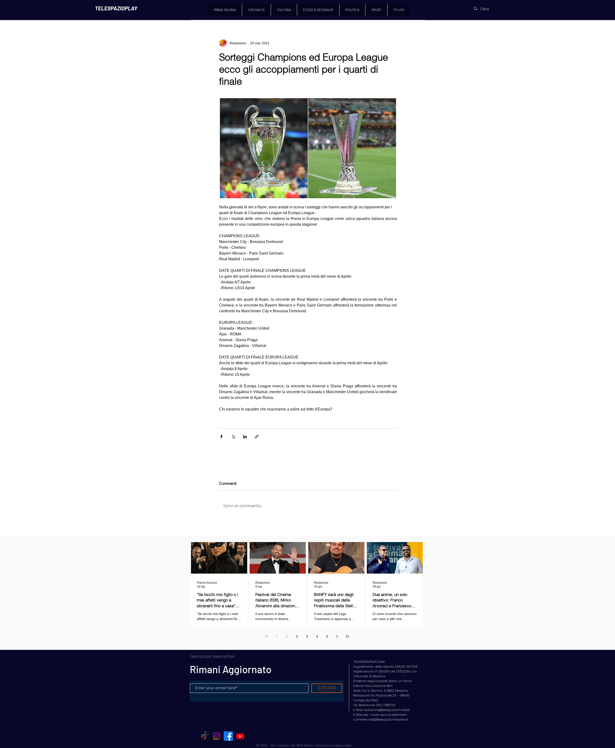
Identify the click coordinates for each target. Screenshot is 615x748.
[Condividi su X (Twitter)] (233, 436)
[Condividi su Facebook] (221, 436)
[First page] (266, 636)
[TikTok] (204, 736)
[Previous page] (276, 636)
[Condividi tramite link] (256, 436)
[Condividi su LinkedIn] (245, 436)
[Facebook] (228, 736)
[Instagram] (216, 736)
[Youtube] (240, 736)
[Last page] (347, 636)
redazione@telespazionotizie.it (387, 710)
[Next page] (337, 636)
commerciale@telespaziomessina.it (380, 719)
